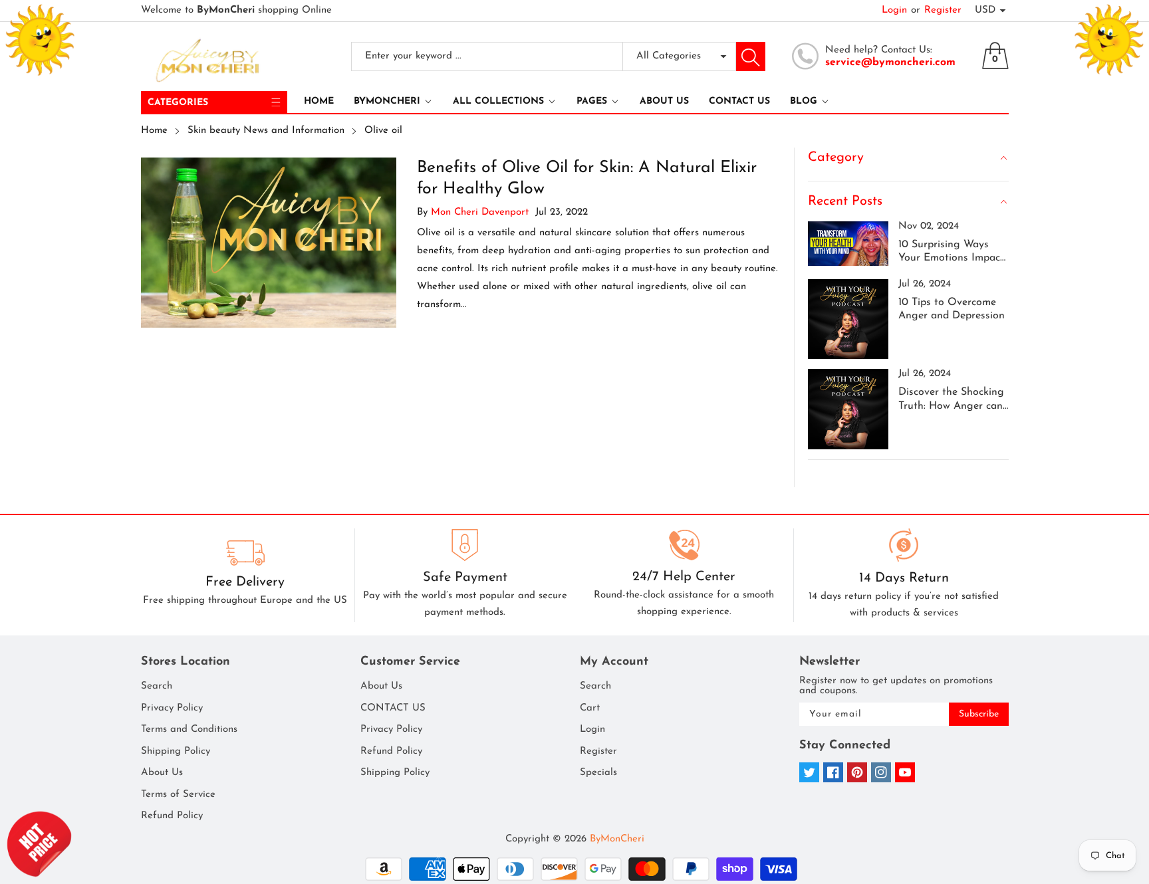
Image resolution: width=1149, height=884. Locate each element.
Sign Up (701, 506)
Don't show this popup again (582, 537)
